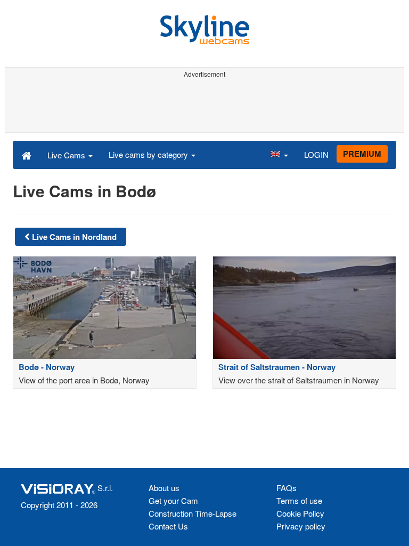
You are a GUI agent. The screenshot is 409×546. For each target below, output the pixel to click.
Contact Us (168, 526)
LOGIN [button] (316, 154)
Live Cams (67, 154)
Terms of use (299, 500)
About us (164, 487)
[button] (279, 154)
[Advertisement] (204, 106)
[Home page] (26, 154)
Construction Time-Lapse (192, 513)
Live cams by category (149, 154)
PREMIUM (362, 153)
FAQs (286, 487)
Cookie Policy (300, 513)
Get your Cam (173, 500)
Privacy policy (300, 526)
